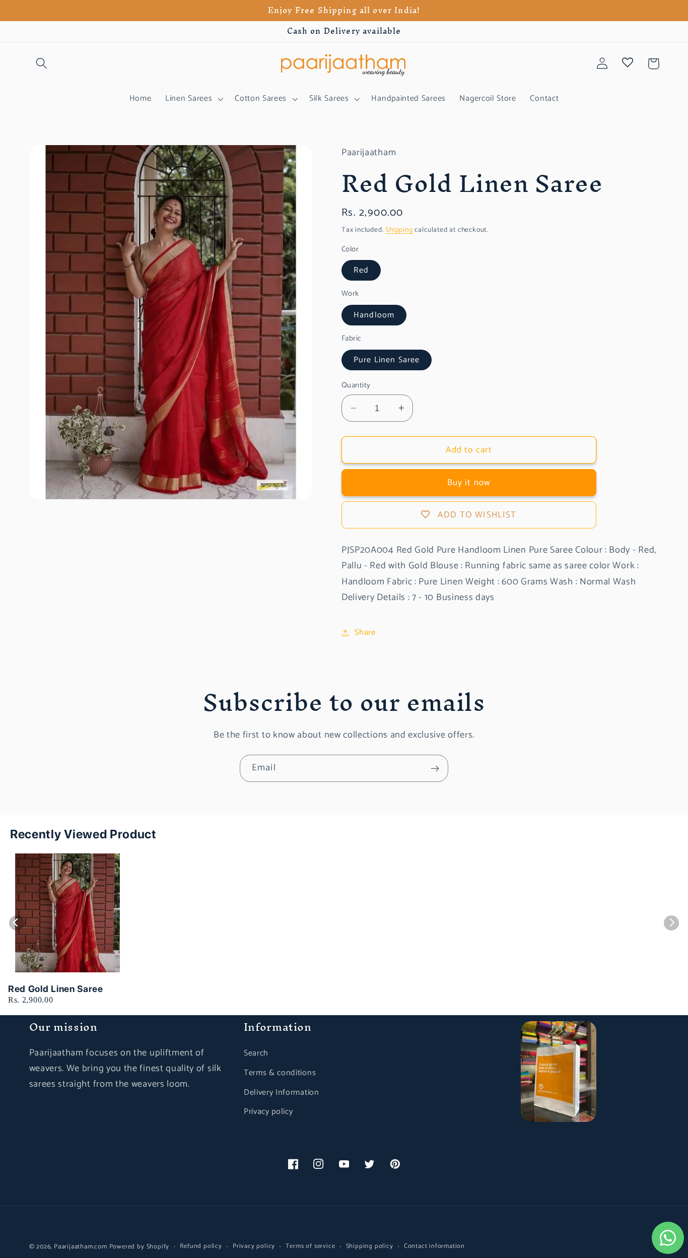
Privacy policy (268, 1111)
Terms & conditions (280, 1073)
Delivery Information (281, 1092)
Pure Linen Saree (387, 360)
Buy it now (469, 483)
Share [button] (365, 632)
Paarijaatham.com (80, 1246)
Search (256, 1053)
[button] (42, 64)
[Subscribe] (435, 768)
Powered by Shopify (139, 1246)
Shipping (398, 229)
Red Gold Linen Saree (55, 988)
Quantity (356, 385)
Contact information (434, 1246)
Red (361, 270)
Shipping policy (369, 1246)
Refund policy (201, 1246)
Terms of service (310, 1246)
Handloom (374, 315)
